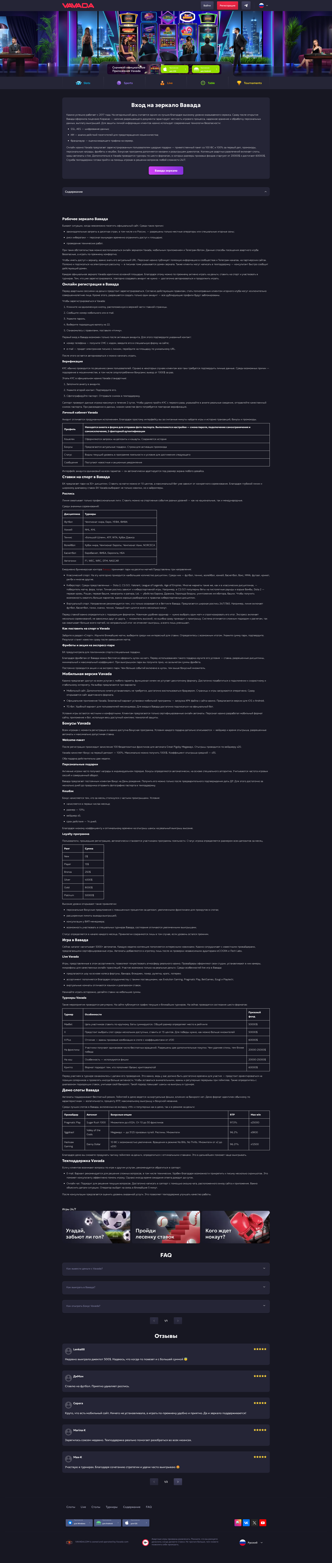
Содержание (131, 1507)
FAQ (149, 1507)
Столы (95, 1507)
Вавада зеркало (166, 170)
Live (83, 1507)
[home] (78, 5)
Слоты (70, 1507)
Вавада (107, 569)
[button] (328, 44)
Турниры (112, 1507)
